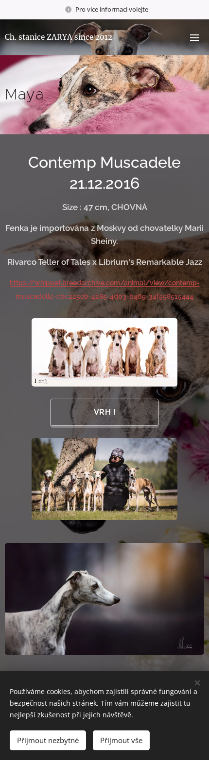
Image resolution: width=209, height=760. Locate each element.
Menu (194, 37)
